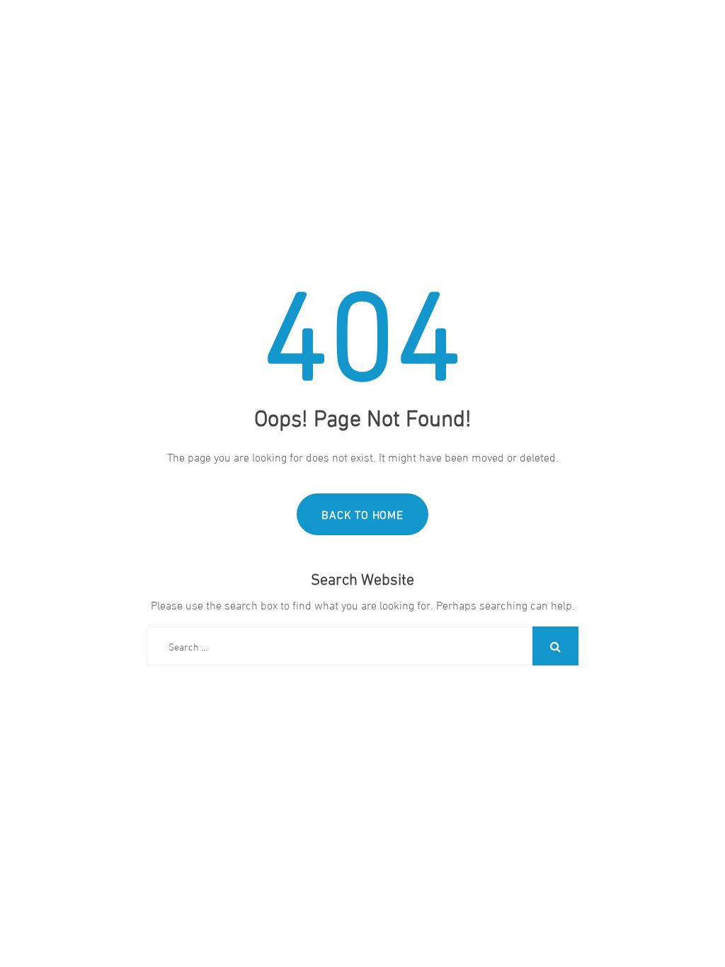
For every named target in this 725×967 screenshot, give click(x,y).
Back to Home (362, 513)
